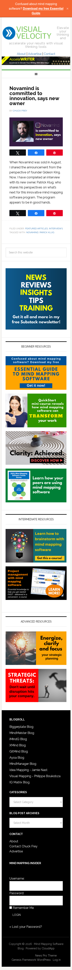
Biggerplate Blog (21, 727)
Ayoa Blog (16, 757)
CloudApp (48, 948)
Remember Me (23, 908)
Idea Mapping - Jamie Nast (28, 770)
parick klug (47, 232)
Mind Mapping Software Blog (27, 33)
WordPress (44, 959)
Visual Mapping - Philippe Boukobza (34, 776)
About (21, 54)
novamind (32, 232)
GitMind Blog (18, 751)
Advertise (34, 54)
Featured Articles (36, 228)
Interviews (56, 228)
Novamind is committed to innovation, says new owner (34, 95)
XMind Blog (17, 745)
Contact (49, 54)
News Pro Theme (46, 955)
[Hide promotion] (67, 8)
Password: (16, 893)
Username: (16, 878)
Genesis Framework (24, 959)
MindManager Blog (22, 764)
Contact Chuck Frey (23, 846)
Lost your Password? (27, 927)
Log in (57, 959)
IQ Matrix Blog (19, 782)
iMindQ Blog (18, 739)
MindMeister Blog (21, 733)
